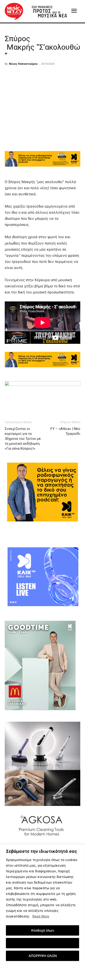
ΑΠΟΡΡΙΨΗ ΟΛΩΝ (43, 956)
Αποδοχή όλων (42, 930)
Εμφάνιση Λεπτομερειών (43, 943)
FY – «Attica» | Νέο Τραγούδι (65, 431)
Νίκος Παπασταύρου (23, 63)
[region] (42, 904)
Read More (40, 916)
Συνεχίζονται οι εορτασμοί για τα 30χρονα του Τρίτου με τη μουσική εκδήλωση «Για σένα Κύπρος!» (23, 439)
